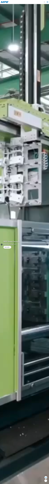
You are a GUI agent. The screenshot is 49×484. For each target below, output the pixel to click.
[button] (47, 244)
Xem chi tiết (7, 247)
